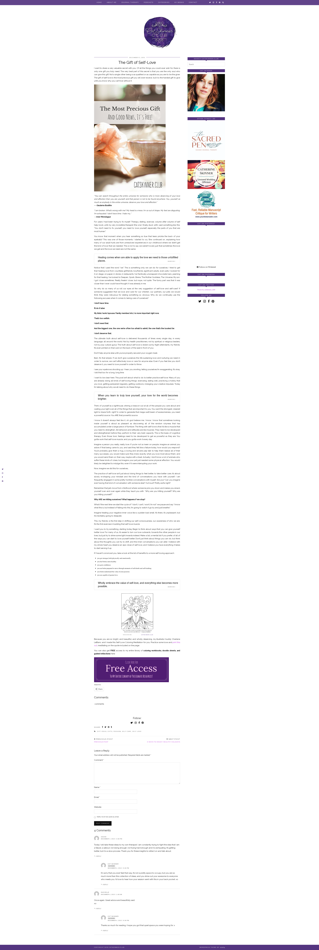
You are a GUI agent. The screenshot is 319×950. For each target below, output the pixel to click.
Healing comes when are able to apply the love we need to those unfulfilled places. (138, 259)
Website (97, 807)
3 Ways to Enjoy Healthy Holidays (163, 740)
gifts (110, 731)
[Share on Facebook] (102, 727)
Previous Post (103, 740)
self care (126, 731)
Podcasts (148, 2)
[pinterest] (220, 2)
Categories (163, 2)
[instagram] (213, 2)
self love (137, 731)
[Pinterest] (197, 236)
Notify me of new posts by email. (108, 817)
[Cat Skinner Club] (159, 30)
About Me (111, 2)
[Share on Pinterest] (108, 727)
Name (97, 787)
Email (97, 797)
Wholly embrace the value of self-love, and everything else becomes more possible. (138, 584)
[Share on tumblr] (111, 727)
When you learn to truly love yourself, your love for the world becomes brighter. (138, 397)
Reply (98, 856)
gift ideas (102, 731)
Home (99, 2)
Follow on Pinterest (207, 267)
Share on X (171, 261)
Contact (193, 2)
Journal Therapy (130, 2)
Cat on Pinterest (206, 224)
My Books (179, 2)
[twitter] (210, 2)
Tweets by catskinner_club (206, 289)
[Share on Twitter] (105, 727)
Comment (99, 760)
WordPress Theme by (212, 947)
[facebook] (216, 2)
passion (117, 731)
